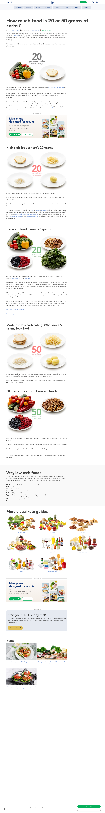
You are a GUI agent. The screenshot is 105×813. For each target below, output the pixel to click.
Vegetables (21, 532)
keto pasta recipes (16, 216)
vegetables (15, 278)
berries (27, 278)
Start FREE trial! (15, 628)
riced (32, 210)
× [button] (103, 805)
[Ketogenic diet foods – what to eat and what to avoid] (52, 651)
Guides (57, 7)
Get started (47, 7)
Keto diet (38, 7)
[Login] (96, 2)
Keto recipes (19, 7)
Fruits (52, 532)
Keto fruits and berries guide (15, 309)
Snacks (21, 552)
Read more (53, 807)
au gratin (44, 210)
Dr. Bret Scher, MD (35, 30)
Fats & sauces (83, 552)
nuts (20, 278)
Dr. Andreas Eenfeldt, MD (13, 30)
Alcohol (52, 552)
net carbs (16, 36)
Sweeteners (52, 572)
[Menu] (8, 2)
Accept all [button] (89, 806)
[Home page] (52, 2)
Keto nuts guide (11, 314)
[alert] (52, 808)
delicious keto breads (59, 108)
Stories (86, 7)
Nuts (83, 532)
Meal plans (28, 7)
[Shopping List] (93, 2)
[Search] (11, 2)
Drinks (21, 572)
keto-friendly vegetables (56, 87)
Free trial (83, 2)
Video (76, 7)
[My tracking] (89, 2)
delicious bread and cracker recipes (26, 214)
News (67, 7)
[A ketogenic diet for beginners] (21, 651)
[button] (30, 809)
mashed (37, 210)
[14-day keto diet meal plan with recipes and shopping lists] (21, 676)
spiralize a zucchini (32, 216)
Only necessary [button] (89, 810)
